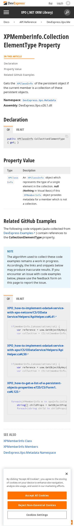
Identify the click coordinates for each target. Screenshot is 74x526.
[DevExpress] (15, 3)
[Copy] (66, 136)
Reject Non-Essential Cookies (37, 505)
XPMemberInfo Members (21, 447)
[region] (37, 497)
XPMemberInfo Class (18, 441)
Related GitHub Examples (19, 74)
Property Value (13, 69)
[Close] (67, 474)
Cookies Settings (37, 514)
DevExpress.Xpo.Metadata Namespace (30, 453)
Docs (6, 22)
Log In (60, 3)
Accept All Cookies (37, 495)
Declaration (11, 63)
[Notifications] (68, 3)
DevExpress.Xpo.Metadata (39, 100)
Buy (50, 3)
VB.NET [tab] (20, 130)
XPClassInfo (25, 83)
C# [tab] (8, 130)
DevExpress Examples (18, 233)
